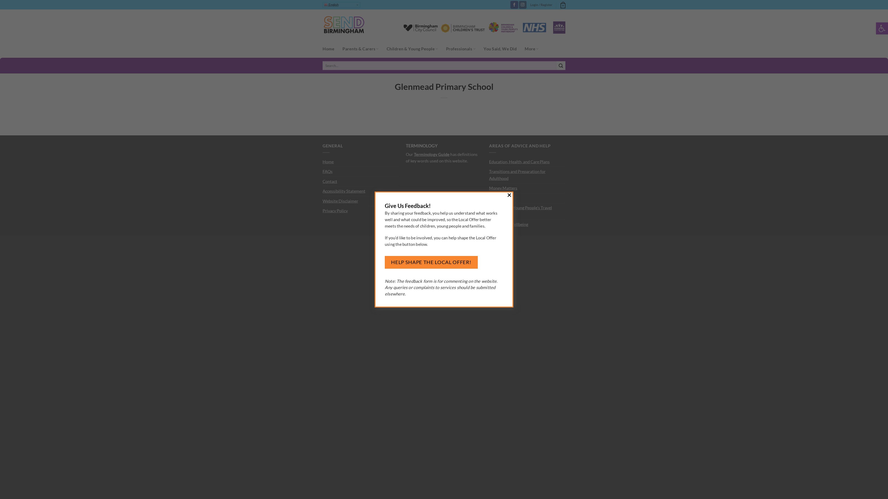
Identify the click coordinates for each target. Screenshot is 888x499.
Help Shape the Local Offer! (431, 262)
